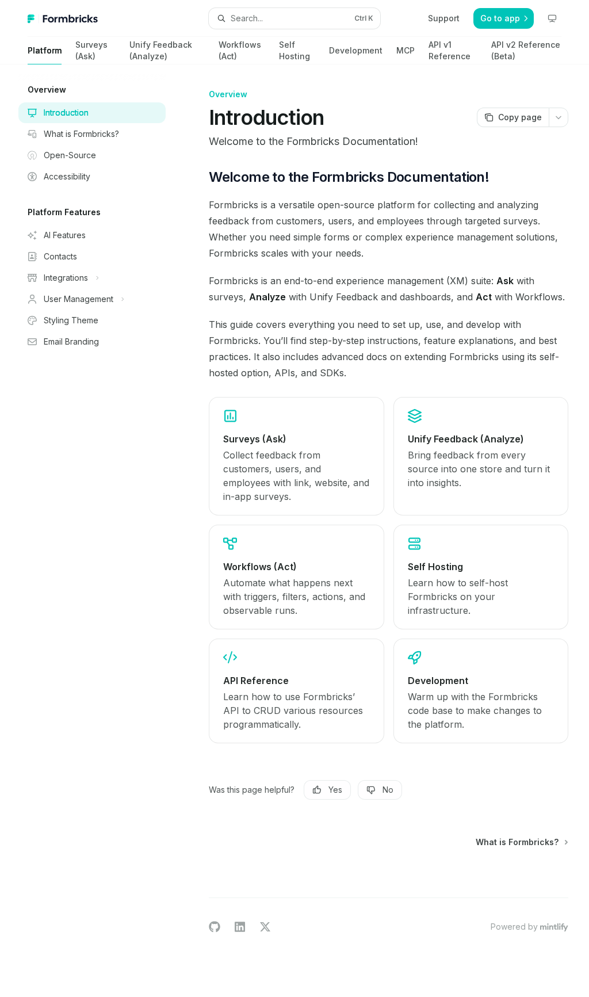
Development (356, 50)
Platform (45, 50)
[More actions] (558, 117)
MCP (405, 50)
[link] (296, 456)
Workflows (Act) (240, 50)
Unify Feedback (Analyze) (160, 50)
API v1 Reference (450, 50)
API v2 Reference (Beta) (525, 50)
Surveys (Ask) (91, 50)
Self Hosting (294, 50)
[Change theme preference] (552, 18)
